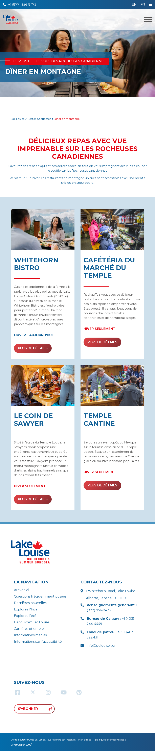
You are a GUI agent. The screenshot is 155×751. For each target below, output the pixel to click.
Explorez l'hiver (26, 609)
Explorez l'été (25, 616)
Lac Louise (18, 118)
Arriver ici (21, 590)
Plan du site (84, 739)
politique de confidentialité (109, 739)
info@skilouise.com (102, 646)
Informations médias (30, 635)
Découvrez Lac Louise (31, 622)
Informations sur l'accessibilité (38, 642)
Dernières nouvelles (30, 603)
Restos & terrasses (39, 118)
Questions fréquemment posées (40, 596)
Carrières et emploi (29, 629)
